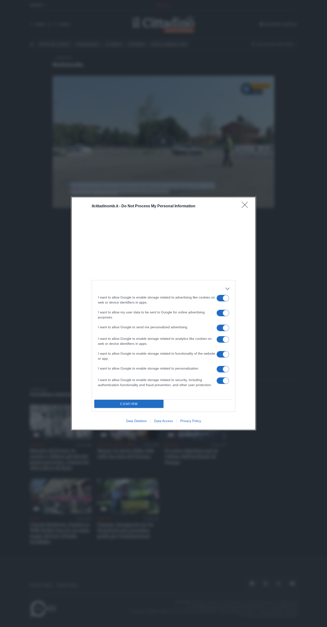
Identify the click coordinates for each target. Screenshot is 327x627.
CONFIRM (129, 404)
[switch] (223, 298)
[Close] (246, 206)
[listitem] (163, 288)
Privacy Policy (190, 421)
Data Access (163, 421)
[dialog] (163, 313)
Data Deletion (136, 421)
